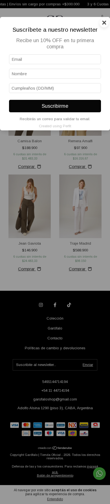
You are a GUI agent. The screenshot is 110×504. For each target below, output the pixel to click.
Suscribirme (55, 106)
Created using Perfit (55, 126)
